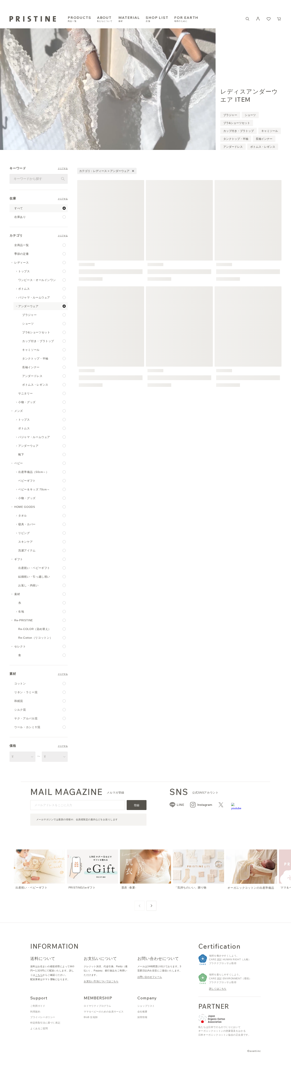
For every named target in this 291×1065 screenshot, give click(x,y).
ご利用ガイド (37, 1006)
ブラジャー (230, 115)
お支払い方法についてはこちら (101, 981)
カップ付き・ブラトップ (238, 130)
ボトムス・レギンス (262, 146)
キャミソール (269, 130)
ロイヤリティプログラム (97, 1006)
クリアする (63, 169)
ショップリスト (146, 1006)
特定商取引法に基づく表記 (45, 1022)
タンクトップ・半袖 (235, 138)
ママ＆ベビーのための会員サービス (104, 1011)
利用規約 (35, 1011)
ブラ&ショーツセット (236, 123)
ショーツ (250, 115)
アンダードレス (233, 146)
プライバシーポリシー (42, 1017)
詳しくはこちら (217, 988)
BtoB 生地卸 (91, 1017)
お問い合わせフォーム (149, 977)
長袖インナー (264, 138)
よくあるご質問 (39, 1028)
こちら (39, 975)
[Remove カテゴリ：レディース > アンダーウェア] (133, 171)
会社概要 (142, 1011)
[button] (279, 18)
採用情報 (142, 1017)
